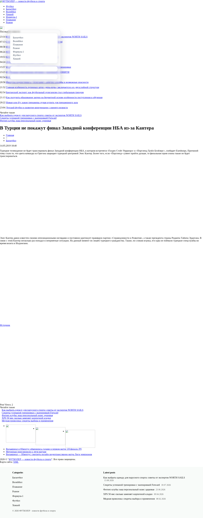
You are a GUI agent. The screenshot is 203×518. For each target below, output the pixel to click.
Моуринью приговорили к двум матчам (26, 451)
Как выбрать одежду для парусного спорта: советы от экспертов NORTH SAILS (41, 115)
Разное (9, 22)
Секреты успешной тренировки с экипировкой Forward (28, 118)
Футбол (10, 6)
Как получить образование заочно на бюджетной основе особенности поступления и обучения (54, 97)
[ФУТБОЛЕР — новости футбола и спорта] (22, 1)
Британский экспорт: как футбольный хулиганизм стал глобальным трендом (45, 92)
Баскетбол (11, 9)
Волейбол (11, 11)
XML (16, 462)
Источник (5, 325)
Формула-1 (11, 17)
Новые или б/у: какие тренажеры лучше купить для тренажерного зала (42, 102)
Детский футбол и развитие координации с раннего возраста (37, 107)
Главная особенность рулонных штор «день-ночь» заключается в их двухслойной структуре (52, 87)
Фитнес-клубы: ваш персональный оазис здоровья (25, 120)
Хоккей (10, 14)
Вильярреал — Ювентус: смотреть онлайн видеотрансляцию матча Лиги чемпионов (49, 454)
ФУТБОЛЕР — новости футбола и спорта (30, 459)
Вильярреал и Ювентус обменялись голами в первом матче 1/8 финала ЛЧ (43, 449)
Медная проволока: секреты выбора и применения (27, 420)
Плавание (11, 19)
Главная (10, 135)
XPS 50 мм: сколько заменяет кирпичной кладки (26, 418)
